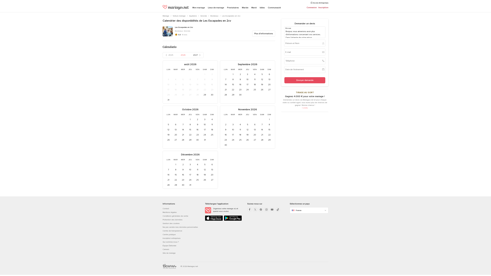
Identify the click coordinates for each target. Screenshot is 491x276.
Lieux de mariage (216, 7)
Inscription (323, 7)
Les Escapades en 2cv (231, 16)
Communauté (274, 7)
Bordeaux (214, 16)
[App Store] (214, 220)
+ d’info (305, 108)
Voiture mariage (179, 16)
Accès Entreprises (320, 3)
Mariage (166, 16)
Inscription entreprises (172, 238)
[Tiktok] (277, 209)
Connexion (312, 7)
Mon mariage (198, 7)
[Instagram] (266, 209)
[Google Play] (233, 220)
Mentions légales (170, 212)
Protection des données (172, 220)
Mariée (245, 7)
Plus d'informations (263, 33)
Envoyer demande (304, 80)
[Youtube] (272, 209)
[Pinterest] (261, 209)
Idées (262, 7)
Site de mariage (169, 253)
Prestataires (233, 7)
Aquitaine (193, 16)
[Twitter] (255, 209)
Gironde (203, 16)
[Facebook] (249, 209)
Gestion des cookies (171, 223)
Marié (254, 7)
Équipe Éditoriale (169, 246)
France (298, 210)
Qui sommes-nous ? (171, 242)
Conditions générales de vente (175, 216)
